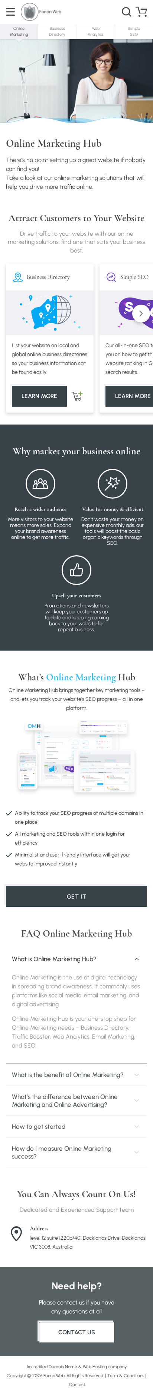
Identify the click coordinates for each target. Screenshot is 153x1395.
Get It (77, 896)
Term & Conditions (125, 1375)
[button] (141, 313)
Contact (77, 1384)
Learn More (39, 396)
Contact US (76, 1332)
